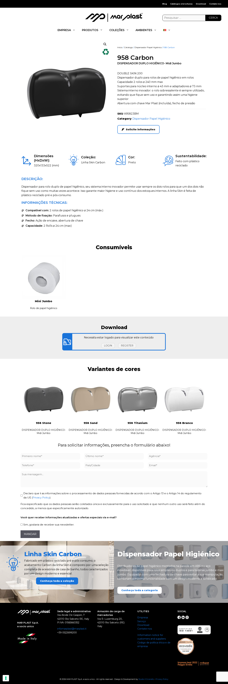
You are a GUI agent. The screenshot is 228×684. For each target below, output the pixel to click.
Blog (164, 4)
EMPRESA (64, 30)
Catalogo (128, 47)
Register (127, 345)
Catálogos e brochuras (181, 4)
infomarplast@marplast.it (71, 628)
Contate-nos (215, 4)
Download (201, 4)
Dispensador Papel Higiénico (148, 47)
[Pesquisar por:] (191, 18)
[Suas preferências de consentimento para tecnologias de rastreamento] (6, 678)
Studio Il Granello (146, 679)
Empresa (142, 617)
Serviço (141, 621)
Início (119, 47)
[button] (105, 44)
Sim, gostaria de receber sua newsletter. (48, 524)
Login (108, 345)
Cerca (213, 17)
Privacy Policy (41, 497)
